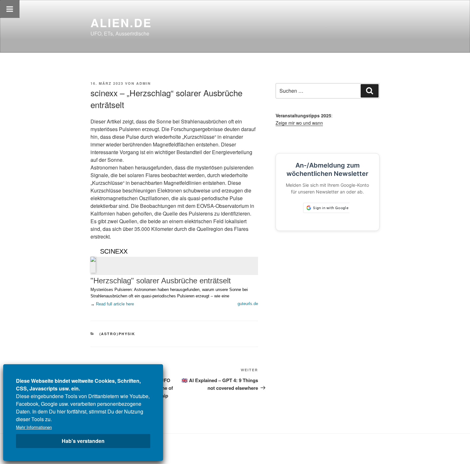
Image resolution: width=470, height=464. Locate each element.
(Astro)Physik (117, 333)
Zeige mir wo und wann (299, 123)
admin (143, 83)
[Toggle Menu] (10, 9)
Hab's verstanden (83, 440)
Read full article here (115, 304)
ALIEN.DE (121, 22)
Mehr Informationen (34, 427)
